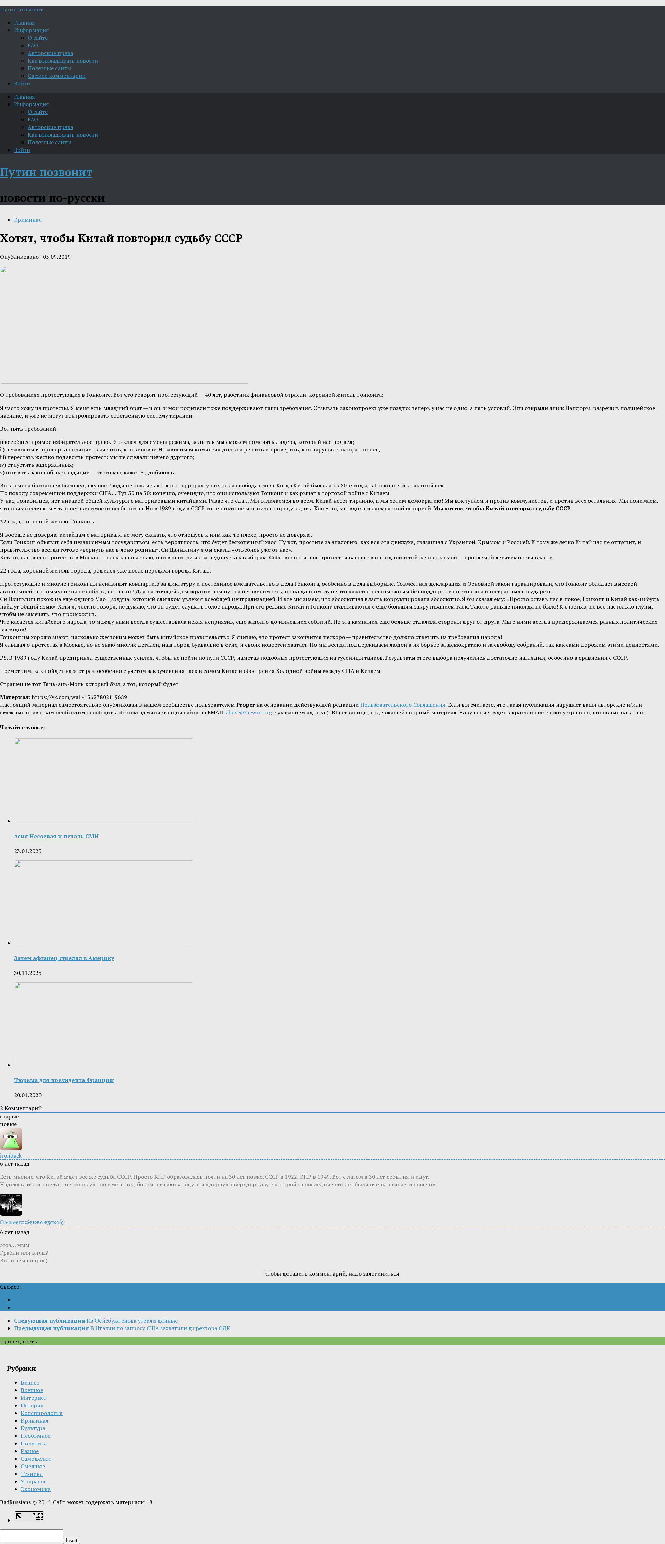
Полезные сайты (49, 68)
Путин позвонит (21, 9)
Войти (22, 83)
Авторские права (50, 53)
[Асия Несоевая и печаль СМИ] (104, 821)
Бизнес (30, 1382)
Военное (32, 1390)
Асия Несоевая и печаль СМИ (56, 836)
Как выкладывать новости (63, 60)
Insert (71, 1540)
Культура (33, 1428)
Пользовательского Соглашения (402, 705)
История (32, 1405)
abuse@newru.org (249, 712)
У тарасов (34, 1481)
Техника (32, 1474)
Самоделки (36, 1458)
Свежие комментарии (57, 76)
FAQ (33, 45)
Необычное (36, 1436)
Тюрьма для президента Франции (64, 1080)
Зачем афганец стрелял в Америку (64, 958)
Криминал (28, 219)
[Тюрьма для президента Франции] (104, 1065)
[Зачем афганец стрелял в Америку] (104, 943)
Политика (34, 1443)
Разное (30, 1451)
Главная (24, 22)
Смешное (33, 1466)
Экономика (36, 1489)
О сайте (38, 38)
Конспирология (42, 1413)
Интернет (33, 1397)
